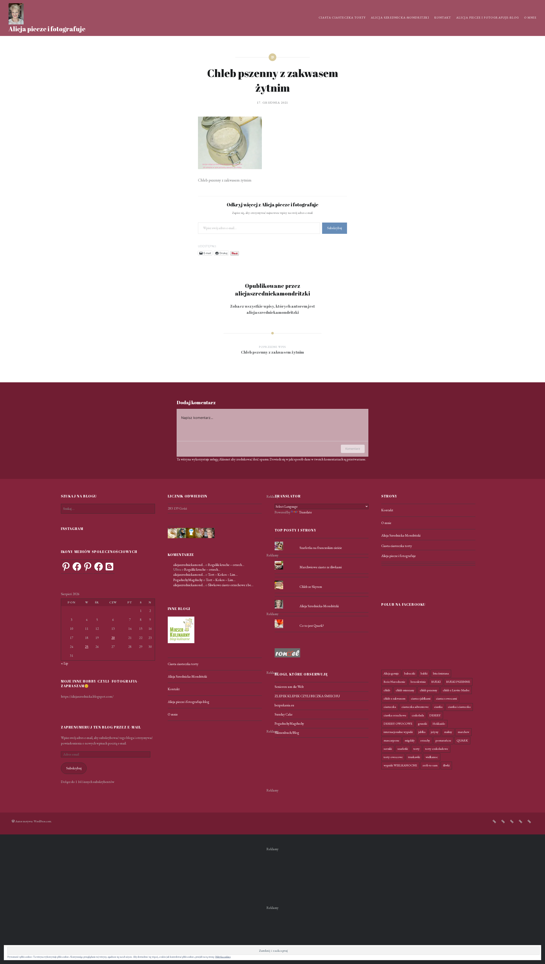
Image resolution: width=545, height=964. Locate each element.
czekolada (418, 715)
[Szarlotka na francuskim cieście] (322, 541)
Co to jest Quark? (312, 625)
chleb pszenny (428, 690)
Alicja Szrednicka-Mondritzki (400, 17)
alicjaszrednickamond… (189, 565)
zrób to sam (430, 765)
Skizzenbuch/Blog (287, 732)
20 (113, 638)
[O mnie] (529, 821)
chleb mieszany (405, 690)
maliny (448, 732)
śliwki (446, 765)
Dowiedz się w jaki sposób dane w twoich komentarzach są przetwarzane (317, 459)
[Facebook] (77, 566)
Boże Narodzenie (394, 682)
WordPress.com (42, 821)
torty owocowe (393, 757)
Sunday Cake (284, 714)
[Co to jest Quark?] (322, 619)
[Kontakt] (512, 821)
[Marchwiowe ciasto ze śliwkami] (322, 561)
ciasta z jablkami (420, 698)
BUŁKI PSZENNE (458, 682)
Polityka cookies (223, 956)
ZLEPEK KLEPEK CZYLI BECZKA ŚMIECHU (307, 696)
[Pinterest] (66, 566)
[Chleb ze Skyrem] (322, 580)
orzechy (425, 740)
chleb (387, 690)
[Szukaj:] (108, 508)
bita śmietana (441, 673)
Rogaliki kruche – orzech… (226, 565)
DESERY (435, 715)
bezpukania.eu (284, 705)
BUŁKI (436, 682)
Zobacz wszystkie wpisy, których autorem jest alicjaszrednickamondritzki (272, 309)
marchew (463, 732)
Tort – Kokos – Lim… (223, 574)
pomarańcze (443, 740)
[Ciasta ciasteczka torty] (494, 821)
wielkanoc (432, 757)
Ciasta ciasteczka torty (342, 17)
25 (86, 646)
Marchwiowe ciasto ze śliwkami (321, 567)
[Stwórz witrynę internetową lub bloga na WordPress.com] (13, 821)
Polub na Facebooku (403, 604)
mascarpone (391, 740)
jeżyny (435, 732)
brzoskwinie (418, 682)
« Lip (64, 663)
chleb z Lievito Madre (456, 690)
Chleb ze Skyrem (311, 586)
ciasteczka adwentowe (415, 707)
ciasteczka (390, 707)
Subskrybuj (334, 228)
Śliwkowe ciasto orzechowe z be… (230, 585)
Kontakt (442, 17)
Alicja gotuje (391, 673)
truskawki (414, 757)
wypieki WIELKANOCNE (400, 765)
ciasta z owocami (446, 698)
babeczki (409, 673)
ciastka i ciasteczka (459, 707)
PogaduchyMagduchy (188, 580)
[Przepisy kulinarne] (181, 642)
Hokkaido (439, 723)
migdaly (410, 740)
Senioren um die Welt (289, 686)
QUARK (462, 740)
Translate (305, 512)
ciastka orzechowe (395, 715)
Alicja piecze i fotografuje (47, 28)
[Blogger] (109, 566)
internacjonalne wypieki (398, 732)
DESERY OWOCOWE (398, 723)
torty (416, 749)
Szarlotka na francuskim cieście (321, 548)
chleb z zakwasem (394, 698)
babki (424, 673)
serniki (388, 749)
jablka (421, 732)
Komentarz (352, 448)
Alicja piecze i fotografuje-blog (487, 17)
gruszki (422, 723)
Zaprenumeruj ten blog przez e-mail (101, 727)
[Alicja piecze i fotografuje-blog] (520, 821)
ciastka (438, 707)
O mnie (530, 17)
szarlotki (402, 749)
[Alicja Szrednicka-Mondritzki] (322, 600)
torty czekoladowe (436, 749)
